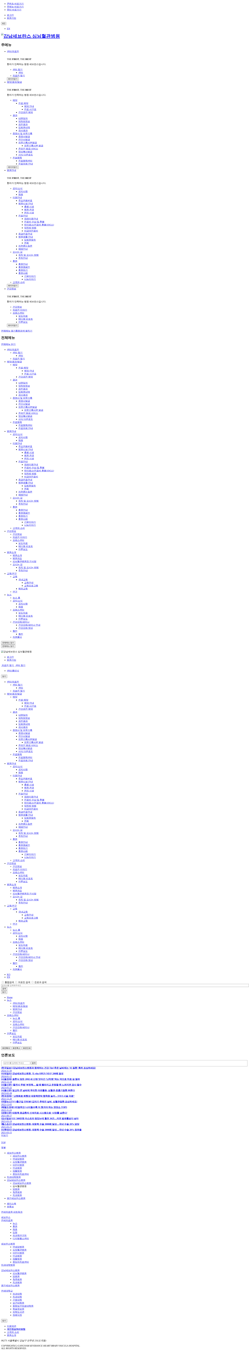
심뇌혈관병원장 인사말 (24, 561)
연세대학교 (7, 1291)
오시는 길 (17, 498)
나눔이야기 (30, 525)
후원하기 (23, 516)
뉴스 (9, 594)
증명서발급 (24, 401)
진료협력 (17, 422)
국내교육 (23, 579)
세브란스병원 (14, 1153)
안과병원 (17, 1168)
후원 (15, 507)
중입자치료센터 (21, 1174)
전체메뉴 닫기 (8, 344)
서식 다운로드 (25, 419)
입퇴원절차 (30, 486)
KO (8, 974)
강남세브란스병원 (16, 1180)
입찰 (15, 1232)
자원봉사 (17, 637)
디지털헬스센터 (21, 1238)
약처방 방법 (30, 473)
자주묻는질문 (25, 492)
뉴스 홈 (16, 598)
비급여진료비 (31, 476)
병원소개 (11, 552)
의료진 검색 (24, 982)
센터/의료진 (13, 51)
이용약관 (11, 1326)
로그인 (10, 657)
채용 (20, 440)
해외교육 (23, 588)
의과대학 (17, 1294)
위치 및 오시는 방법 (28, 501)
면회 (26, 489)
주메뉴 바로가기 (15, 6)
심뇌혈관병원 (20, 1273)
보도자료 (23, 543)
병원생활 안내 (25, 483)
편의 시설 (29, 458)
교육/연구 (12, 573)
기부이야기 (30, 522)
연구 (15, 591)
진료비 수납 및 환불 (34, 467)
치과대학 (17, 1297)
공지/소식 (17, 434)
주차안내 (23, 504)
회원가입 (11, 660)
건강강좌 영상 (25, 628)
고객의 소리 (19, 528)
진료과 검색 (40, 982)
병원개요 (17, 558)
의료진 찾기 (19, 358)
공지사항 (23, 437)
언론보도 (23, 549)
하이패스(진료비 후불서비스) (39, 470)
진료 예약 (23, 367)
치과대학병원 (14, 1177)
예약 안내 (29, 371)
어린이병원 (18, 1165)
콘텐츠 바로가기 (15, 3)
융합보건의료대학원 (23, 1306)
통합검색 (9, 982)
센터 (20, 355)
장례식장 (17, 1315)
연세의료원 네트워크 (11, 1212)
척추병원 (17, 1192)
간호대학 (17, 1300)
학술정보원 (18, 1309)
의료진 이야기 (20, 537)
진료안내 (23, 461)
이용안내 (17, 443)
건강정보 (11, 289)
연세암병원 (18, 1159)
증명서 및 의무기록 (22, 398)
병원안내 (11, 170)
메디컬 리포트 (25, 546)
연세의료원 (7, 1220)
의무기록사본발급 (27, 407)
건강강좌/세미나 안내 (29, 625)
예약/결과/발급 (14, 82)
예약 (15, 364)
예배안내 (23, 495)
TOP (3, 1142)
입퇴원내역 (24, 392)
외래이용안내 (31, 464)
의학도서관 (18, 1312)
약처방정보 (24, 386)
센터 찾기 (17, 352)
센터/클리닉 (13, 670)
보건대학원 (18, 1303)
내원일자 (23, 383)
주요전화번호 (25, 446)
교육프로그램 (31, 585)
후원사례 (23, 519)
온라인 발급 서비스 (28, 413)
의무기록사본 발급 (33, 410)
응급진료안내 (25, 479)
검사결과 (23, 395)
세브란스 (5, 1217)
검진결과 (23, 389)
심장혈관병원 (20, 1162)
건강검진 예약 (25, 377)
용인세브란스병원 (16, 1198)
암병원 (16, 1189)
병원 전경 (29, 455)
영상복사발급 (25, 416)
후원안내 (23, 510)
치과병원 (17, 1195)
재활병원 (17, 1171)
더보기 (4, 1135)
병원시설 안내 (25, 449)
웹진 (15, 631)
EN (8, 28)
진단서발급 (24, 404)
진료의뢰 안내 (25, 428)
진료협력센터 (25, 425)
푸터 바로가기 (14, 10)
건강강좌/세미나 (21, 622)
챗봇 (3, 1147)
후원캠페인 (24, 513)
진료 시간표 (30, 374)
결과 (15, 380)
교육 (15, 576)
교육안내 (28, 582)
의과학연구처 (20, 1235)
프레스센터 (18, 540)
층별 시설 (29, 452)
